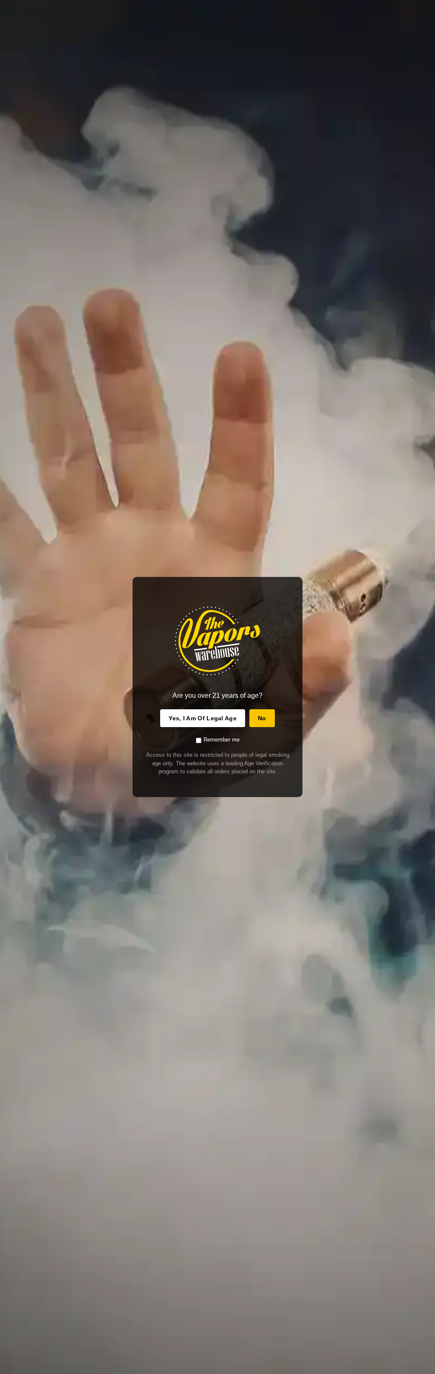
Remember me (221, 739)
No (262, 718)
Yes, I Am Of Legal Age (203, 718)
